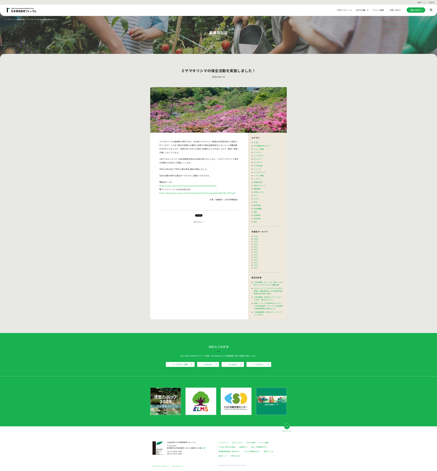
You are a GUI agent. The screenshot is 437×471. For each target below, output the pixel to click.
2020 (256, 252)
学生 (255, 202)
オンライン (258, 159)
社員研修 (257, 215)
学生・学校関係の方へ (259, 447)
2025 (256, 239)
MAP (204, 448)
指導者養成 (258, 208)
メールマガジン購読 (180, 364)
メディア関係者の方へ (252, 451)
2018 (256, 257)
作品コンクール (260, 185)
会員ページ (421, 2)
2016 (256, 262)
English (431, 2)
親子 (255, 222)
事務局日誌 (21, 19)
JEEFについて (237, 442)
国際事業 (257, 189)
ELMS (256, 142)
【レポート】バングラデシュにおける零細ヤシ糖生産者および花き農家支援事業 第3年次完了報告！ (268, 291)
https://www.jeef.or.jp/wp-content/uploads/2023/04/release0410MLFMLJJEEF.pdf (197, 193)
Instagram (232, 364)
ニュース (257, 169)
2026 (256, 236)
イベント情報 (259, 149)
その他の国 (258, 165)
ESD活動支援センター (262, 145)
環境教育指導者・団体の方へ (229, 451)
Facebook (208, 364)
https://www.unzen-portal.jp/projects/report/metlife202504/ (188, 185)
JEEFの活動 (250, 442)
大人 (255, 195)
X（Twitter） (258, 364)
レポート (257, 179)
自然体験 (257, 218)
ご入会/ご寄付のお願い (227, 447)
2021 (256, 249)
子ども (256, 198)
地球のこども (259, 192)
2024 (256, 241)
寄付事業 (257, 205)
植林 (255, 212)
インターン (258, 152)
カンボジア (258, 162)
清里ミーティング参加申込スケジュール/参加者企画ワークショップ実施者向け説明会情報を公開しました (268, 306)
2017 (256, 260)
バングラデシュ (260, 172)
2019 (256, 254)
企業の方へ (243, 447)
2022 (256, 247)
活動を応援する (416, 10)
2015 (256, 265)
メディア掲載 (259, 175)
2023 (256, 244)
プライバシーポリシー (160, 466)
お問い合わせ (235, 456)
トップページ (9, 19)
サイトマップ (178, 466)
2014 (256, 267)
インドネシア (259, 155)
